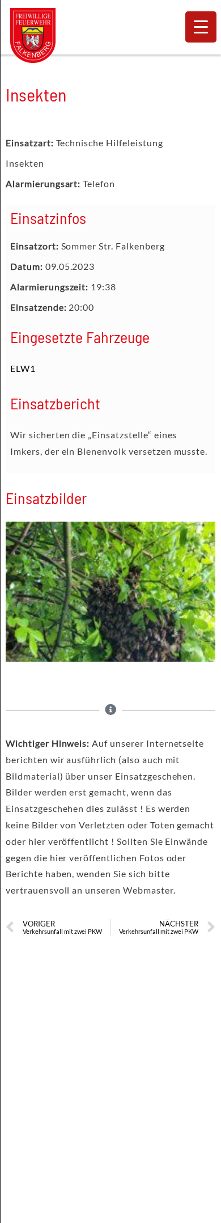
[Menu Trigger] (200, 27)
